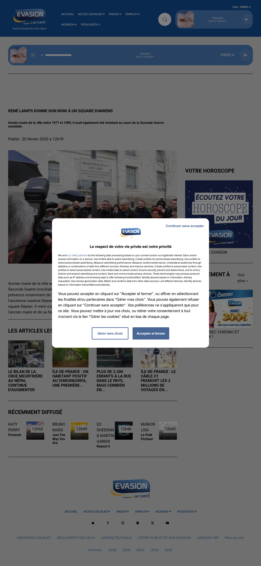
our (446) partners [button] (77, 255)
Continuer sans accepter (185, 225)
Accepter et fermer (151, 333)
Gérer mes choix (110, 333)
